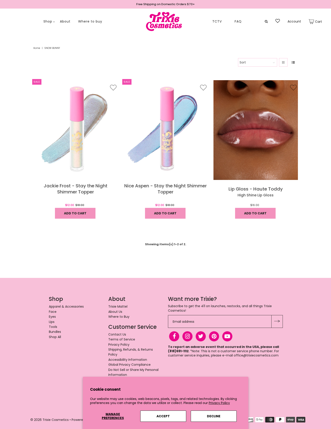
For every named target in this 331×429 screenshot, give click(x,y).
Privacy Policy (219, 403)
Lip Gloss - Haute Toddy (256, 189)
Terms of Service (121, 339)
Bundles (55, 331)
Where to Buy (118, 316)
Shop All (55, 337)
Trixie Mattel (117, 306)
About (65, 21)
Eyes (52, 316)
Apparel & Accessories (66, 306)
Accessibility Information (127, 359)
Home (36, 48)
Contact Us (117, 334)
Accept (163, 416)
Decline (213, 416)
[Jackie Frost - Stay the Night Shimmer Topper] (75, 130)
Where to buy (90, 21)
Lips (51, 322)
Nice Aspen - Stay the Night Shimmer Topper (165, 189)
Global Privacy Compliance (129, 364)
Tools (53, 327)
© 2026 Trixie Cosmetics (49, 420)
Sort (243, 62)
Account (294, 21)
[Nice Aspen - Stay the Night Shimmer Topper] (165, 130)
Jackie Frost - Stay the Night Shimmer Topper (75, 189)
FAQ (238, 21)
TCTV (217, 21)
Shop (47, 21)
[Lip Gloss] (255, 130)
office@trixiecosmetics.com (256, 355)
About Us (115, 311)
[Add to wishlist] (113, 87)
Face (53, 311)
